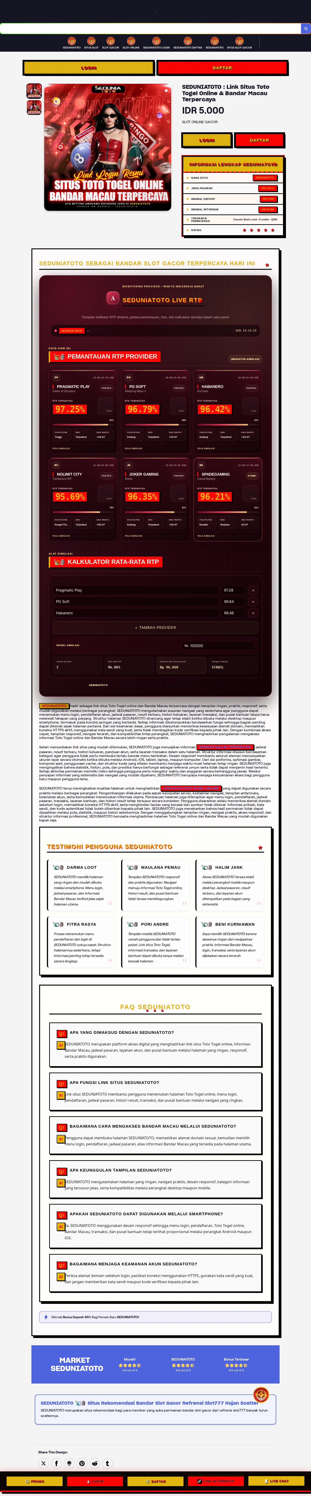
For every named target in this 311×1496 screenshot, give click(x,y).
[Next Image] (167, 148)
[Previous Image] (47, 148)
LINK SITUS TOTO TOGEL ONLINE (191, 788)
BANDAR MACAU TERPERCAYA (225, 747)
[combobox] (150, 28)
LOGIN (88, 67)
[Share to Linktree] (69, 1463)
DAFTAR (222, 67)
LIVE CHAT (279, 1480)
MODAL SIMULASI (67, 645)
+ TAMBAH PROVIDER (155, 627)
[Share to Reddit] (94, 1463)
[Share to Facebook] (56, 1463)
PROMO (37, 1481)
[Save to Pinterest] (81, 1463)
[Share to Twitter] (43, 1463)
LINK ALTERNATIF (219, 1480)
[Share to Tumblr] (107, 1463)
